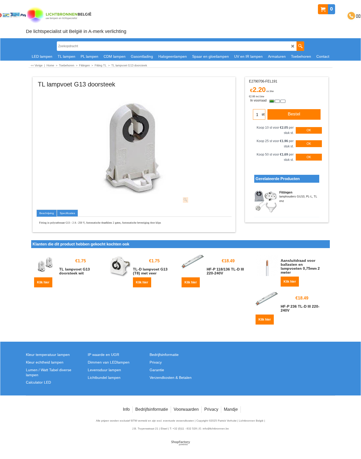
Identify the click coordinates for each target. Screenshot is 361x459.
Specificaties (67, 213)
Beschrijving (46, 213)
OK (309, 130)
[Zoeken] (300, 46)
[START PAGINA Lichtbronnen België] (76, 15)
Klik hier (43, 282)
